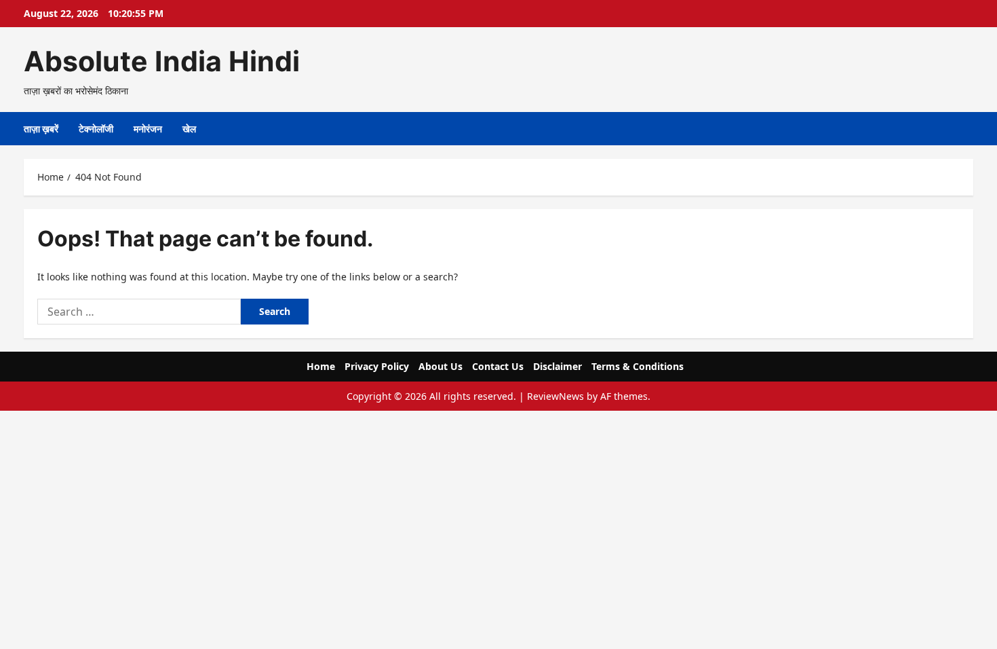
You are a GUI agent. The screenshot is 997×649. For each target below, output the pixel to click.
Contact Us (498, 366)
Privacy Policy (377, 366)
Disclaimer (557, 366)
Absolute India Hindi (162, 61)
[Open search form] (969, 128)
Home (321, 366)
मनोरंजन (148, 128)
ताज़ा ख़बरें (41, 128)
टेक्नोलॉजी (96, 128)
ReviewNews (555, 396)
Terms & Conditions (637, 366)
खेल (189, 128)
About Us (440, 366)
